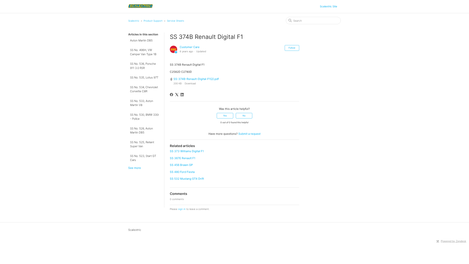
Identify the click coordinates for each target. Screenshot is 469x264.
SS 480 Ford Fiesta (182, 172)
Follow (292, 47)
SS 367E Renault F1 (182, 158)
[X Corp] (176, 94)
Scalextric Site (328, 6)
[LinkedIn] (182, 94)
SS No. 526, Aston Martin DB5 (141, 130)
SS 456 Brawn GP (181, 165)
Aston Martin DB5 (141, 40)
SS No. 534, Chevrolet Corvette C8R (144, 89)
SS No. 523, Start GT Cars (143, 158)
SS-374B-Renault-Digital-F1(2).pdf (196, 79)
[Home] (141, 8)
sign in (182, 209)
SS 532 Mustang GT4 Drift (187, 178)
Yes (225, 115)
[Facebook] (171, 94)
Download (190, 83)
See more (134, 168)
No (244, 115)
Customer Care (190, 47)
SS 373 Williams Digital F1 (187, 151)
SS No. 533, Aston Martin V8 (141, 103)
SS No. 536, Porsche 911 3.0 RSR (143, 66)
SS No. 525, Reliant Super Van (142, 144)
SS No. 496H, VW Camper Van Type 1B (143, 52)
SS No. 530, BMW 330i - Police (144, 117)
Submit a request (249, 133)
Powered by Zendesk (453, 241)
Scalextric (133, 20)
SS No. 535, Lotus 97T (144, 77)
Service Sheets (175, 20)
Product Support (153, 20)
